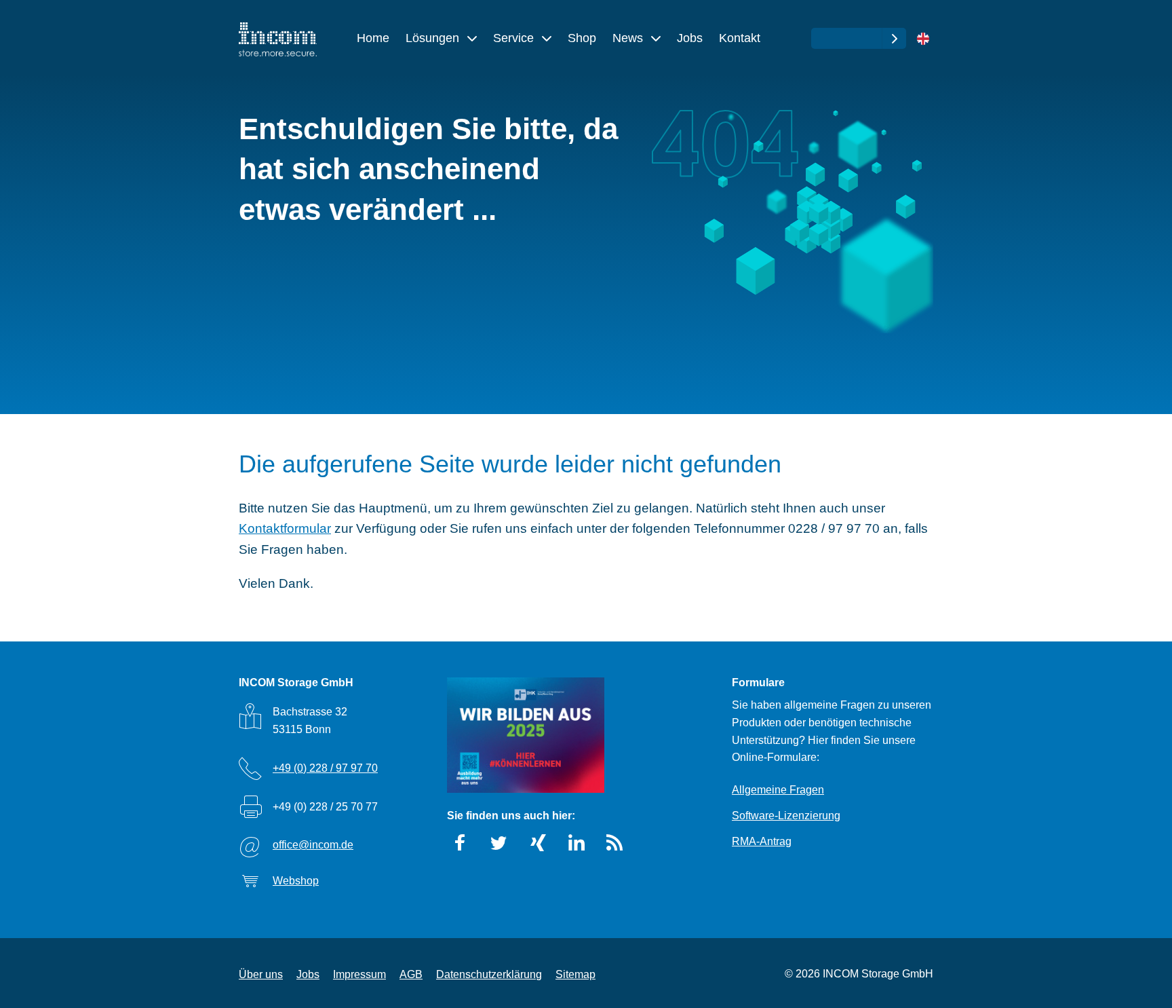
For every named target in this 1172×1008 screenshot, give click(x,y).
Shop (582, 38)
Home (373, 38)
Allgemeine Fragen (778, 790)
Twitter (499, 843)
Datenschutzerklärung (489, 974)
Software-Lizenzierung (786, 815)
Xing (537, 843)
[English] (923, 39)
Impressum (359, 974)
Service (515, 38)
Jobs (690, 38)
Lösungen (434, 38)
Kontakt (739, 38)
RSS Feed (615, 843)
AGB (411, 974)
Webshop (296, 880)
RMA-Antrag (762, 841)
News (629, 38)
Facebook (460, 843)
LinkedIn (576, 843)
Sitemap (575, 974)
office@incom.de (313, 845)
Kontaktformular (285, 528)
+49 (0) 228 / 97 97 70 (325, 768)
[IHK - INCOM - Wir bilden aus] (525, 735)
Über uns (261, 974)
